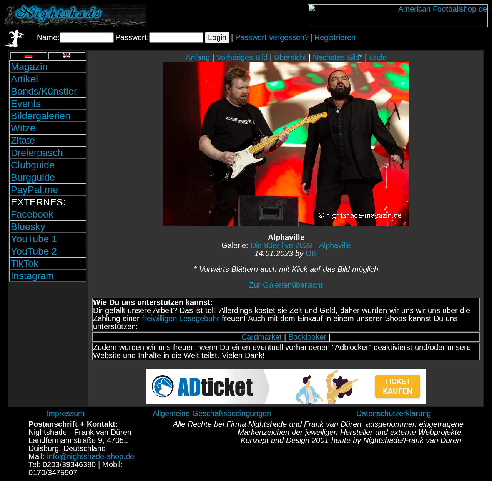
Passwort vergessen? (272, 37)
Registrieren (335, 37)
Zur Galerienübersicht (286, 285)
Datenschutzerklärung (393, 413)
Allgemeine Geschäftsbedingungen (212, 413)
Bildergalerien (40, 115)
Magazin (29, 66)
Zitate (23, 140)
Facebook (32, 214)
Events (26, 103)
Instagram (32, 275)
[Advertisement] (48, 336)
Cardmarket (261, 337)
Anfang (198, 57)
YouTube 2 (34, 251)
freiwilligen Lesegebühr (180, 318)
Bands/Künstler (44, 91)
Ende (378, 57)
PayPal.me (34, 189)
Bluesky (28, 226)
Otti (312, 253)
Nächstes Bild (336, 57)
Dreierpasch (37, 152)
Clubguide (33, 165)
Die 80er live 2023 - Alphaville (301, 245)
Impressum (65, 413)
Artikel (24, 78)
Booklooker (307, 337)
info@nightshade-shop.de (90, 456)
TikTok (24, 263)
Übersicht (290, 57)
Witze (23, 128)
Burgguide (33, 177)
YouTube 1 (34, 238)
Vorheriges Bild (242, 57)
